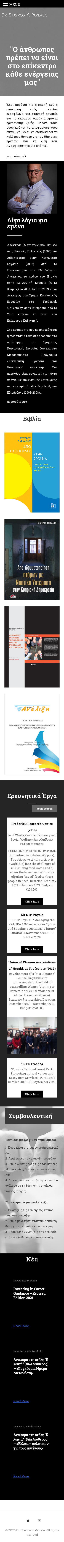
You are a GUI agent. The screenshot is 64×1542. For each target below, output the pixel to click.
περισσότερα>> (17, 401)
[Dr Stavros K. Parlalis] (33, 15)
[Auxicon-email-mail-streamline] (39, 1520)
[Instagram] (28, 1520)
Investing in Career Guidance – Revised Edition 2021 (29, 1293)
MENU (14, 4)
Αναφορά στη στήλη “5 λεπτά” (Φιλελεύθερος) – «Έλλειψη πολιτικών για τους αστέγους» (31, 1441)
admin (33, 1280)
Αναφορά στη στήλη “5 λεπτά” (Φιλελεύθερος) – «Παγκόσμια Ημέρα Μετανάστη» (30, 1366)
